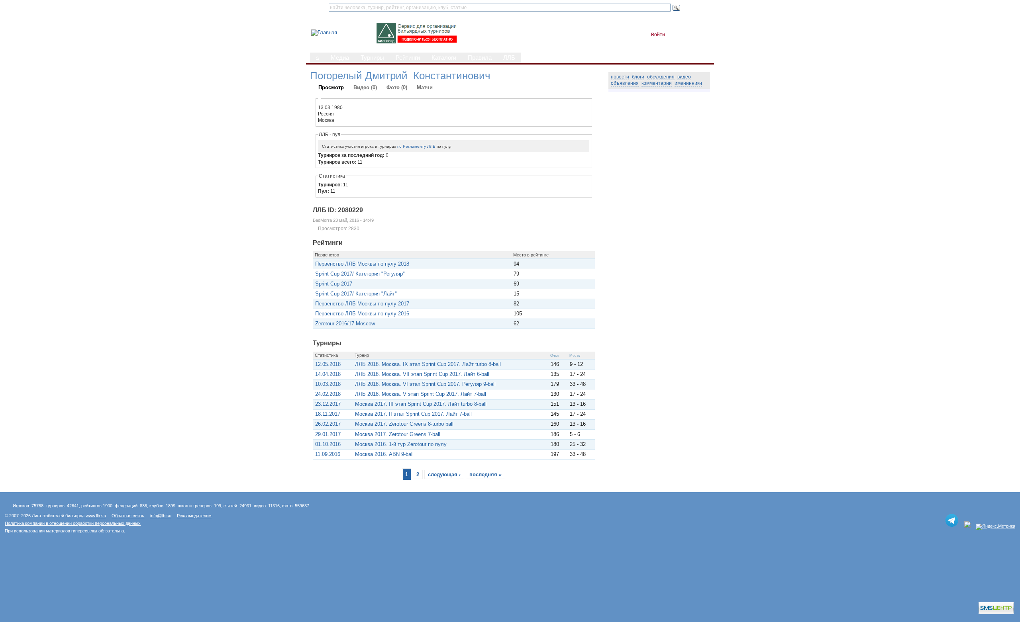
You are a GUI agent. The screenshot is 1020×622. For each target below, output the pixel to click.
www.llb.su (96, 515)
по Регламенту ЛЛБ (416, 146)
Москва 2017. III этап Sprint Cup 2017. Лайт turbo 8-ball (420, 404)
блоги (638, 77)
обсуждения (661, 77)
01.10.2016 (328, 444)
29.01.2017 (328, 434)
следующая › (444, 474)
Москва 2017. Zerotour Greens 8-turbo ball (404, 424)
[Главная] (324, 32)
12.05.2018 (328, 364)
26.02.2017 (328, 424)
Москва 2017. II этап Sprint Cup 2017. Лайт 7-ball (413, 414)
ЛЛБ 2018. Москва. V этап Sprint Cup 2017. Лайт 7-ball (420, 394)
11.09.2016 (327, 454)
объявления (625, 83)
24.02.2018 (328, 394)
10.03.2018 (328, 384)
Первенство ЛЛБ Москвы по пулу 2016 (362, 314)
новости (620, 77)
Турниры (372, 58)
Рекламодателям (194, 515)
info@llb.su (160, 515)
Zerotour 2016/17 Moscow (345, 324)
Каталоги (444, 58)
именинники (688, 83)
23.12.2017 (328, 404)
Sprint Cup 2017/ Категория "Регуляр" (360, 274)
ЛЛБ (509, 58)
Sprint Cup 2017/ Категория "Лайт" (356, 294)
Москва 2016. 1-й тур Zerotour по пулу (401, 444)
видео (684, 77)
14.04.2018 (328, 374)
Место (574, 356)
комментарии (656, 83)
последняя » (485, 474)
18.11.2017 (327, 414)
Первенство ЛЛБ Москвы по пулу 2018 (362, 264)
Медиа (340, 58)
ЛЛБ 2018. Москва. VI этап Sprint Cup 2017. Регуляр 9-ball (425, 384)
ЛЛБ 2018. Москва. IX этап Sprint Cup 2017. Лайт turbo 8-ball (428, 364)
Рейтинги (408, 58)
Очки (554, 356)
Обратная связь (128, 515)
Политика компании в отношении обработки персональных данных (73, 523)
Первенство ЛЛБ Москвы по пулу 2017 (362, 304)
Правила (480, 58)
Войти (658, 34)
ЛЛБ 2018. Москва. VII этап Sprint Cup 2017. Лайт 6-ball (422, 374)
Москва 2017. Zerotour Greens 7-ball (397, 434)
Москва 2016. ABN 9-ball (384, 454)
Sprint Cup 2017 (333, 284)
